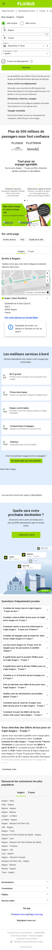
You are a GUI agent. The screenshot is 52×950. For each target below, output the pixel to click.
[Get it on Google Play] (19, 914)
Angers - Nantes (9, 812)
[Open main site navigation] (4, 4)
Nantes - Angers (9, 808)
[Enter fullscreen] (47, 285)
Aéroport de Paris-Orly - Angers (15, 861)
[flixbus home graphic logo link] (26, 4)
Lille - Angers (7, 827)
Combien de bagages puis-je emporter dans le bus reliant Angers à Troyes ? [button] (23, 637)
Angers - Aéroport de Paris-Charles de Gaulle (21, 842)
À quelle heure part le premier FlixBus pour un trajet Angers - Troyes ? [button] (23, 658)
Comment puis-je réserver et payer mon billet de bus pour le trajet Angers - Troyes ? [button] (24, 704)
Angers (21, 251)
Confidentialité (39, 933)
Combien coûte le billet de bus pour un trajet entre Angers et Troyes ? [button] (24, 619)
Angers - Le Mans (9, 816)
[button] (26, 30)
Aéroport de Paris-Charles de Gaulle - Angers (21, 835)
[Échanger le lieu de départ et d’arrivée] (46, 34)
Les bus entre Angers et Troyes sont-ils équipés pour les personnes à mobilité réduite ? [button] (22, 648)
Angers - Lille (7, 850)
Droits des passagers (19, 936)
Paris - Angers (8, 804)
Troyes (31, 251)
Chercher (26, 67)
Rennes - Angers (9, 868)
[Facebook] (24, 926)
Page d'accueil (8, 11)
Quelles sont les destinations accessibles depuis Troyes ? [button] (23, 695)
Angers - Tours (8, 831)
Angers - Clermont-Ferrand (13, 857)
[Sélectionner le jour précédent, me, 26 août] (43, 45)
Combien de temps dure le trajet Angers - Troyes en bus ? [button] (22, 609)
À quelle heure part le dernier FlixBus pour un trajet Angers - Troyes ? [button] (24, 667)
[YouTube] (26, 926)
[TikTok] (28, 926)
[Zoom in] (47, 273)
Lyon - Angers (8, 853)
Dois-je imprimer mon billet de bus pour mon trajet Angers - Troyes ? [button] (24, 686)
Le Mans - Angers (9, 819)
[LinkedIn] (27, 926)
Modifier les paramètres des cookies (28, 942)
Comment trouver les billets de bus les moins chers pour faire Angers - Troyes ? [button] (22, 713)
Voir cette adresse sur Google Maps (21, 317)
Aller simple (12, 23)
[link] (26, 548)
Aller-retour (30, 23)
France (42, 11)
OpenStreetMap (40, 292)
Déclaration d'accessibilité (26, 939)
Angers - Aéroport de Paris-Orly (15, 823)
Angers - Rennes (9, 865)
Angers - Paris (8, 801)
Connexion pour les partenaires (19, 933)
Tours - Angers (8, 872)
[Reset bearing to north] (47, 280)
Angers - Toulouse (10, 846)
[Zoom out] (47, 277)
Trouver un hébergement (18, 61)
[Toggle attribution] (47, 292)
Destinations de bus (26, 11)
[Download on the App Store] (35, 914)
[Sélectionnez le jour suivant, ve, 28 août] (47, 45)
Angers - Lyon (8, 838)
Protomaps (29, 292)
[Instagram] (25, 926)
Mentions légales (36, 936)
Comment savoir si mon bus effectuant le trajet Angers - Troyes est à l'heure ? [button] (23, 628)
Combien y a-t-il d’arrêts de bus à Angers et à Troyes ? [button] (24, 677)
